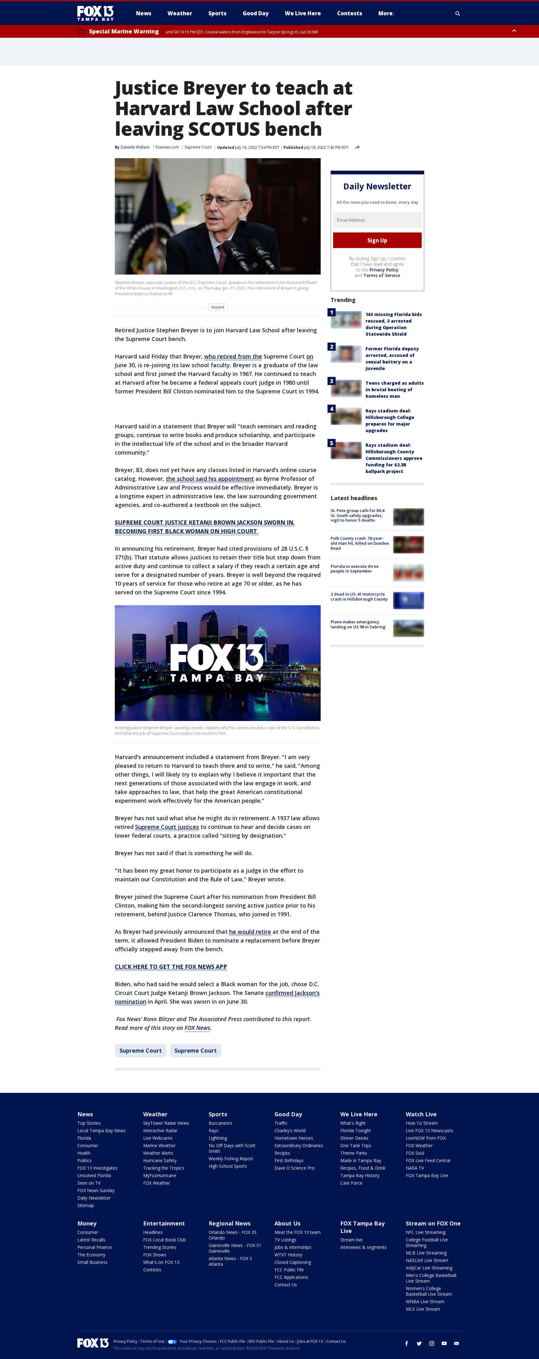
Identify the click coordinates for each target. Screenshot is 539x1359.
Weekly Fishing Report (231, 1159)
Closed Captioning (292, 1262)
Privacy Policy (384, 270)
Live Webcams (157, 1138)
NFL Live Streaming (425, 1232)
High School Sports (228, 1166)
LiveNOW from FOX (426, 1138)
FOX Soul (415, 1153)
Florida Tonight (355, 1130)
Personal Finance (94, 1247)
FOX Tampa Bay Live (427, 1175)
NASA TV (415, 1168)
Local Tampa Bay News (101, 1130)
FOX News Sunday (95, 1190)
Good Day (288, 1114)
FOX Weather (156, 1183)
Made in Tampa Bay (360, 1160)
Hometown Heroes (293, 1138)
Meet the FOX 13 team (297, 1232)
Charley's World (290, 1130)
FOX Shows (154, 1255)
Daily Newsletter (94, 1198)
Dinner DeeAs (354, 1138)
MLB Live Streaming (426, 1253)
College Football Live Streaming (427, 1242)
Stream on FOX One (433, 1223)
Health (83, 1153)
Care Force (351, 1183)
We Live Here (358, 1114)
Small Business (92, 1262)
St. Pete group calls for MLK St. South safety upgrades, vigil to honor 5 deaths (358, 515)
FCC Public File (289, 1270)
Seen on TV (88, 1183)
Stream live (351, 1240)
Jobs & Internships (292, 1247)
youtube (444, 1343)
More (385, 13)
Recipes (282, 1153)
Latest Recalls (91, 1240)
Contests (152, 1270)
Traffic (281, 1123)
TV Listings (285, 1240)
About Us (287, 1223)
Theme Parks (353, 1153)
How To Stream (422, 1123)
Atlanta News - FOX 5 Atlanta (230, 1261)
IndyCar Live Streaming (429, 1268)
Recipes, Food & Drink (363, 1168)
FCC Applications (291, 1277)
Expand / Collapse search (458, 13)
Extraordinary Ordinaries (298, 1145)
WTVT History (288, 1255)
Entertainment (164, 1223)
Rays (213, 1130)
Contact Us (285, 1285)
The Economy (91, 1255)
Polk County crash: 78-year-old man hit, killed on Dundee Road (360, 543)
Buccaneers (220, 1123)
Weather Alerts (158, 1153)
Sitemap (85, 1205)
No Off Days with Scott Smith (232, 1148)
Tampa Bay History (359, 1175)
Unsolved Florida (94, 1175)
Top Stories (89, 1123)
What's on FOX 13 (161, 1262)
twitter (419, 1343)
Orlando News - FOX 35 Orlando (232, 1235)
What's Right (353, 1123)
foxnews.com (167, 147)
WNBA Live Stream (425, 1301)
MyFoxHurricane (159, 1175)
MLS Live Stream (423, 1309)
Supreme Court (198, 147)
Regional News (229, 1223)
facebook (407, 1343)
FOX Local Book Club (164, 1240)
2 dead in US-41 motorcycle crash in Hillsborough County (359, 596)
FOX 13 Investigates (97, 1168)
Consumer (87, 1145)
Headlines (153, 1232)
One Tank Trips (355, 1145)
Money (86, 1223)
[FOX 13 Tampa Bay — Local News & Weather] (98, 13)
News (85, 1114)
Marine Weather (159, 1145)
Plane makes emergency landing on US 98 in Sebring (358, 624)
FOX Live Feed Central (428, 1160)
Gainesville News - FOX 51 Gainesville (235, 1248)
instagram (432, 1343)
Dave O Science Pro (294, 1168)
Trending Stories (159, 1247)
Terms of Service (381, 275)
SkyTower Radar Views (166, 1123)
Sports (218, 1114)
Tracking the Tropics (163, 1168)
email (457, 1343)
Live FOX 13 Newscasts (429, 1130)
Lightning (218, 1138)
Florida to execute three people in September (355, 568)
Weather (155, 1114)
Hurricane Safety (160, 1160)
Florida (84, 1138)
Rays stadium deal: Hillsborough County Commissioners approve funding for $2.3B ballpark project (394, 458)
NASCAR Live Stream (427, 1260)
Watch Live (421, 1114)
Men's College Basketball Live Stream (431, 1278)
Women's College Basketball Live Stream (429, 1291)
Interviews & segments (363, 1247)
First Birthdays (288, 1160)
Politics (84, 1160)
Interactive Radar (160, 1130)
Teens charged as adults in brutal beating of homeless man (395, 389)
